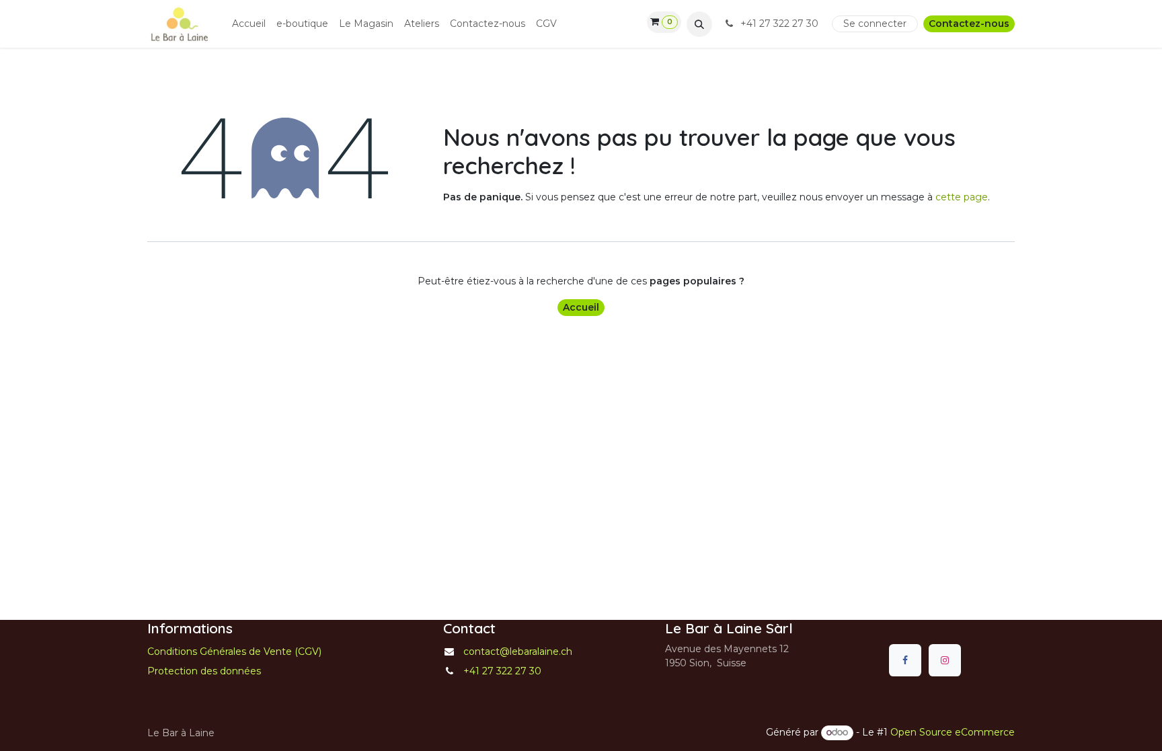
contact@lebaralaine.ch (517, 651)
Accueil (581, 307)
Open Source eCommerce (952, 732)
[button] (699, 24)
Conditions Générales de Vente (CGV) (234, 651)
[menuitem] (249, 23)
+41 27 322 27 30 (779, 23)
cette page (961, 197)
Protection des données (204, 671)
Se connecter (874, 23)
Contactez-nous (969, 23)
